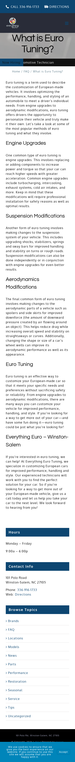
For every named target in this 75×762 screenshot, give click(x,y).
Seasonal (15, 690)
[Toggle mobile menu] (67, 23)
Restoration (17, 681)
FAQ (11, 630)
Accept (63, 751)
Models (13, 647)
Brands (13, 621)
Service (14, 699)
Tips (11, 707)
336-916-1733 (27, 590)
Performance (18, 673)
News (12, 655)
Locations (15, 638)
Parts (12, 664)
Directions (23, 594)
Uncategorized (19, 716)
